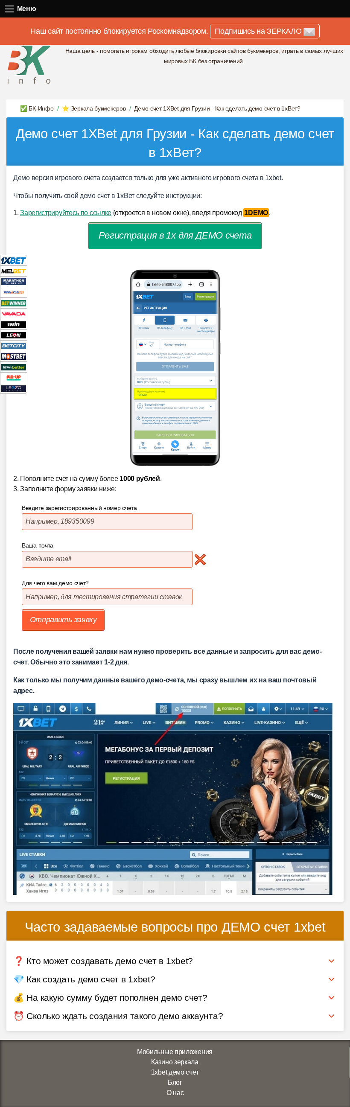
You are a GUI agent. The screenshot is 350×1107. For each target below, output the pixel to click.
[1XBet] (13, 260)
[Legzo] (13, 388)
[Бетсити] (13, 345)
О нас (175, 1092)
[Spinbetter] (13, 366)
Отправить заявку (63, 619)
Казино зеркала (174, 1062)
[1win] (13, 324)
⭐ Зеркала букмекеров (93, 108)
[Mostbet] (13, 356)
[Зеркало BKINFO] (29, 64)
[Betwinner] (13, 302)
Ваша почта (37, 545)
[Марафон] (13, 281)
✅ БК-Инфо (36, 108)
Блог (175, 1082)
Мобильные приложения (175, 1051)
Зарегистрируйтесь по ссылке (65, 212)
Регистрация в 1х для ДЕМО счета (175, 235)
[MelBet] (13, 270)
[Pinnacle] (13, 292)
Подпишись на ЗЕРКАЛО (259, 31)
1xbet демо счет (175, 1072)
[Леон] (13, 334)
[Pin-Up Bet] (13, 377)
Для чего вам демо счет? (55, 583)
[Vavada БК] (13, 313)
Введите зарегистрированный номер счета (79, 507)
